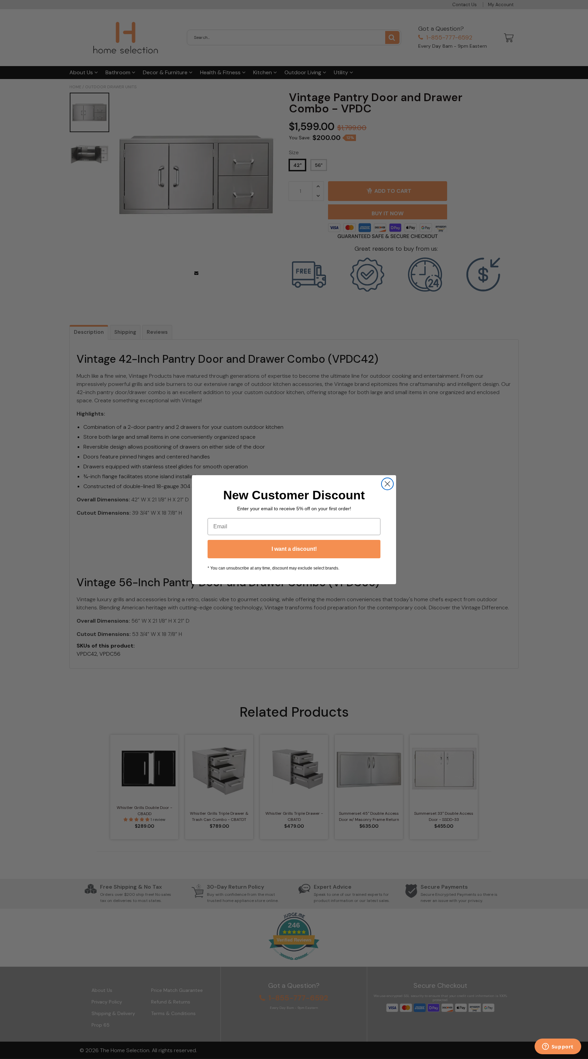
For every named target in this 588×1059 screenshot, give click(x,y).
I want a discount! (294, 549)
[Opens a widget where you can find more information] (557, 1047)
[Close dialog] (387, 484)
